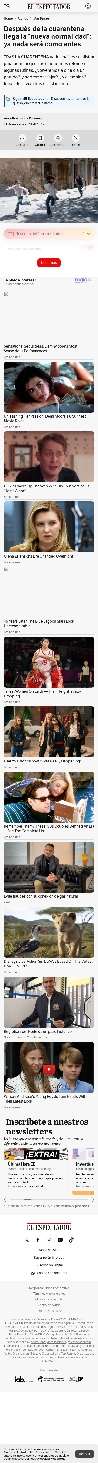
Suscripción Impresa (49, 1257)
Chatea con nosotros (52, 1273)
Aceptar (84, 1454)
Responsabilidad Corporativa (49, 1288)
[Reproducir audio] (11, 261)
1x (89, 267)
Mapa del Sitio (49, 1250)
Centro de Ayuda (49, 1305)
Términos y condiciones (49, 1293)
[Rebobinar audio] (74, 268)
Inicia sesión (17, 1186)
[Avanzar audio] (81, 268)
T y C (46, 1206)
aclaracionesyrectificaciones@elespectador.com (61, 1342)
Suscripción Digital (49, 1265)
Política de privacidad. (75, 1206)
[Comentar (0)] (58, 138)
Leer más (49, 263)
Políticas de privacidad (49, 1299)
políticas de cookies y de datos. (45, 1458)
